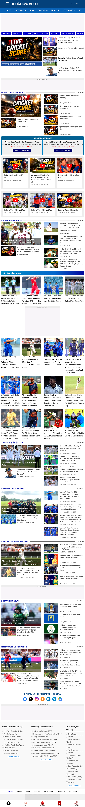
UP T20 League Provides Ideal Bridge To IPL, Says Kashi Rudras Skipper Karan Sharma (31, 433)
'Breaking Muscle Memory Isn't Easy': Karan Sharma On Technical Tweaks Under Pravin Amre (29, 400)
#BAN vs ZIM (6, 33)
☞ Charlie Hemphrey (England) (73, 755)
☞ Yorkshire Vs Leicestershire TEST (44, 739)
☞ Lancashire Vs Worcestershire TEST (45, 753)
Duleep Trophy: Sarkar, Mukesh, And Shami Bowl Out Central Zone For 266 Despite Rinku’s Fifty (74, 400)
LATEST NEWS (20, 10)
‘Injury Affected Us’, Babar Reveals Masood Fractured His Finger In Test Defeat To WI (71, 684)
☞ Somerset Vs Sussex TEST (42, 745)
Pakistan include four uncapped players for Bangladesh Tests (68, 627)
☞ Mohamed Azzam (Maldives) (73, 779)
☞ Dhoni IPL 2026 (8, 748)
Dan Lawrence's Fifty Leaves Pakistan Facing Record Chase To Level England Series (71, 469)
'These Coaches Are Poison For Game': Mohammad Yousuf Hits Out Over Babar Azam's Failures (53, 433)
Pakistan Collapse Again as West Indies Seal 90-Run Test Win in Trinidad (71, 652)
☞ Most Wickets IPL (9, 734)
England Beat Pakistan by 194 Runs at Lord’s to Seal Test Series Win (74, 298)
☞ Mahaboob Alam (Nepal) (73, 739)
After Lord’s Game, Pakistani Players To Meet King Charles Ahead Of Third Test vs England (31, 362)
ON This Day (49, 791)
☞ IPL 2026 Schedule (10, 750)
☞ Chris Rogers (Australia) (71, 734)
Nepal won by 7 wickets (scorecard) (71, 48)
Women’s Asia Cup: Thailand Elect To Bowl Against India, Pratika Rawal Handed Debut (70, 507)
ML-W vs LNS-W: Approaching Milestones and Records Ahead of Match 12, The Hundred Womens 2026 (20, 666)
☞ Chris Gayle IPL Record (11, 737)
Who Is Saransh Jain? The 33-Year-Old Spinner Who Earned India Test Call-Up (71, 673)
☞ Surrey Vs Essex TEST (40, 737)
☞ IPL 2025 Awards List (10, 742)
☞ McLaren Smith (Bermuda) (72, 771)
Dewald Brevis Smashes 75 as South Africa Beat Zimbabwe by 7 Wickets (71, 547)
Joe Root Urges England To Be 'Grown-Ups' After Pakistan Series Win (70, 70)
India (32, 10)
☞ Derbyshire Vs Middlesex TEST (43, 748)
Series (37, 791)
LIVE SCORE (69, 10)
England (55, 10)
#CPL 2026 (27, 33)
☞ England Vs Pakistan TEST (41, 731)
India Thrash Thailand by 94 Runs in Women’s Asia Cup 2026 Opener (53, 298)
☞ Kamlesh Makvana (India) (73, 745)
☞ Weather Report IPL (10, 753)
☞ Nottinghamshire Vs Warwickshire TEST (46, 734)
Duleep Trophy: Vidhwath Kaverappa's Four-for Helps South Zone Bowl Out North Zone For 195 (52, 400)
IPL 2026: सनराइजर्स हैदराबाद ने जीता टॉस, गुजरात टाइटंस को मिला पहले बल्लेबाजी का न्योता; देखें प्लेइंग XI (28, 630)
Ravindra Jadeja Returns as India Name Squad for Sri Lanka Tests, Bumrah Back (70, 663)
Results (61, 791)
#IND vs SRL (17, 33)
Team (28, 791)
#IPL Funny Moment (68, 33)
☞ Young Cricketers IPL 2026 (12, 739)
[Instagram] (37, 699)
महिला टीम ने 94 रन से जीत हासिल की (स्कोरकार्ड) (18, 115)
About (19, 791)
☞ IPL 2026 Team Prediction (12, 731)
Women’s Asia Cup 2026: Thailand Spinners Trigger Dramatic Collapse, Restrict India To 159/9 (10, 362)
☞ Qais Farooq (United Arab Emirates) (74, 766)
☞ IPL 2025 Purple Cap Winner (13, 745)
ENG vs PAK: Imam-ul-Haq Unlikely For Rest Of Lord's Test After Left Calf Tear (70, 459)
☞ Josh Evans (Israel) (74, 777)
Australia (43, 10)
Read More (80, 92)
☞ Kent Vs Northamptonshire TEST (43, 750)
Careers (73, 791)
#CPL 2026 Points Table (41, 33)
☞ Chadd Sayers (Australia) (72, 761)
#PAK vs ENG (55, 33)
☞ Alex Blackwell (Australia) (72, 750)
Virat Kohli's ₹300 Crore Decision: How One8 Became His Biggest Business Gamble (28, 249)
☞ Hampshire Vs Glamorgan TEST (43, 742)
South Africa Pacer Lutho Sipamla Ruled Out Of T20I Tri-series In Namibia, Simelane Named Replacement (10, 433)
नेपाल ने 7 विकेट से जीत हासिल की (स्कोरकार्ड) (18, 64)
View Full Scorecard (22, 150)
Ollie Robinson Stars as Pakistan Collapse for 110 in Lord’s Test (70, 480)
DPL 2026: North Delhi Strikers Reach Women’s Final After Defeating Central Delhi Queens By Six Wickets (10, 400)
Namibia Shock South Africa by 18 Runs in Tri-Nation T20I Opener (70, 568)
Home (8, 10)
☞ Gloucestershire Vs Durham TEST (44, 756)
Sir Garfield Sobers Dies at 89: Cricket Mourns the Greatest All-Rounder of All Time (71, 251)
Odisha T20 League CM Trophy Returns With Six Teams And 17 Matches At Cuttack (69, 40)
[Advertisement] (42, 19)
